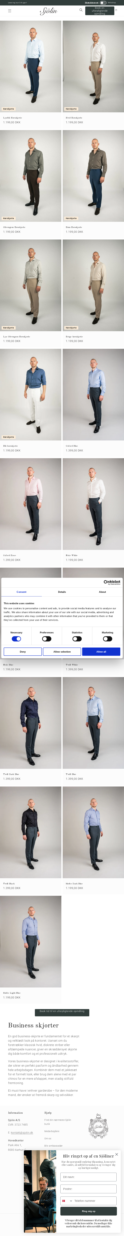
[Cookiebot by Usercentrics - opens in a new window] (106, 582)
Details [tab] (62, 591)
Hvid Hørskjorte (74, 118)
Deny (23, 651)
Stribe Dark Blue (74, 884)
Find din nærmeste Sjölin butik (57, 1122)
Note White (72, 555)
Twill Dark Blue (11, 774)
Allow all (101, 651)
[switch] (46, 638)
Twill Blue (71, 774)
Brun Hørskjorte (74, 227)
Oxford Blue (72, 446)
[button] (9, 10)
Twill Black (9, 884)
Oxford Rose (9, 555)
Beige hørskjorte (74, 337)
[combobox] (67, 1201)
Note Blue (8, 665)
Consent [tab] (21, 591)
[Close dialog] (116, 1154)
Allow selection (62, 651)
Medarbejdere (51, 1131)
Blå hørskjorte (10, 446)
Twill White (72, 665)
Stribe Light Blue (12, 993)
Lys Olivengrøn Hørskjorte (16, 337)
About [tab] (102, 591)
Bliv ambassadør (53, 1145)
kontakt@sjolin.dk (22, 1132)
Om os (47, 1138)
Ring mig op (88, 1211)
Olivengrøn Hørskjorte (14, 227)
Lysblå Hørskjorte (12, 118)
